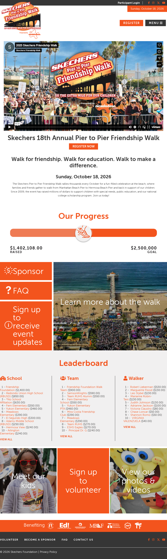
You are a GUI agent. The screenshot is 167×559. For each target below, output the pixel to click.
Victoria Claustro (141, 408)
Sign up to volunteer (83, 480)
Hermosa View (15, 427)
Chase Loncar (139, 411)
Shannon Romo (140, 414)
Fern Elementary (16, 405)
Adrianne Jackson (141, 405)
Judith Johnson (140, 402)
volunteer (9, 539)
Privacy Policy (48, 551)
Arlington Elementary (9, 432)
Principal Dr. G (78, 430)
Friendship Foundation (9, 388)
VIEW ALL (6, 439)
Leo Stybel (137, 393)
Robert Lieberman (141, 387)
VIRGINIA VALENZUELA (133, 419)
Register (131, 23)
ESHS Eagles (75, 427)
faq (65, 539)
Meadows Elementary (9, 413)
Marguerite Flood (141, 390)
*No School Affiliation (10, 401)
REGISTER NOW (84, 146)
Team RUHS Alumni (79, 396)
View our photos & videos (138, 480)
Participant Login (129, 2)
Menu (154, 23)
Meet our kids (28, 481)
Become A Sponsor (40, 539)
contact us (83, 539)
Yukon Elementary (17, 408)
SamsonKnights (77, 393)
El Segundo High (16, 418)
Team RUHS (74, 424)
